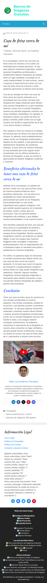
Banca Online (24, 518)
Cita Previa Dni (24, 521)
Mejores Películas (24, 535)
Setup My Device (24, 523)
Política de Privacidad (13, 441)
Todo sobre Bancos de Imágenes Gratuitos (24, 543)
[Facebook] (18, 402)
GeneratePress (23, 579)
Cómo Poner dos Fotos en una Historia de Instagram (24, 572)
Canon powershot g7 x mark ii (19, 414)
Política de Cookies (12, 445)
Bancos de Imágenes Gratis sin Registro (24, 557)
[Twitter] (23, 402)
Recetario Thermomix (24, 528)
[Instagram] (34, 402)
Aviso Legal (9, 438)
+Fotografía (11, 411)
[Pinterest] (28, 402)
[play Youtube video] (23, 352)
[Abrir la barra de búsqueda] (44, 24)
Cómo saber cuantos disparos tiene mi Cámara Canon (24, 570)
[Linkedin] (13, 402)
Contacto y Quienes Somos (16, 448)
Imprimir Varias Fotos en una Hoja (24, 565)
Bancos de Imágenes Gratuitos (22, 10)
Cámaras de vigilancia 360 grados (21, 418)
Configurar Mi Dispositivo (25, 516)
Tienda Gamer (24, 531)
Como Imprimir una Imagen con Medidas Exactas (24, 567)
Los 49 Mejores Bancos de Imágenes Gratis (24, 545)
